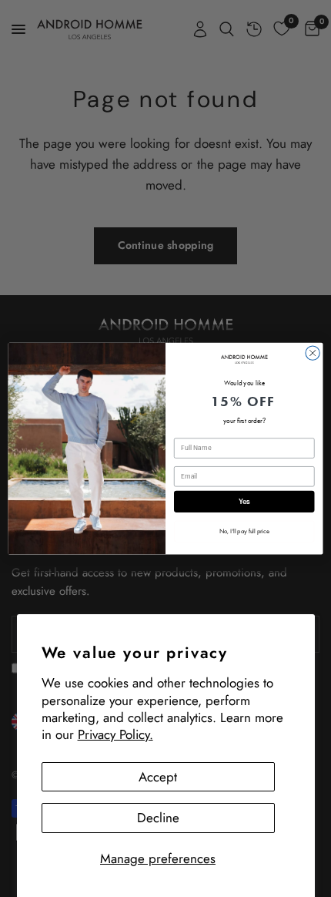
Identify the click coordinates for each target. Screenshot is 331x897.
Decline (158, 817)
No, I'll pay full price (244, 531)
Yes (244, 501)
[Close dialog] (312, 353)
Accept (158, 777)
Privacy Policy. (115, 734)
